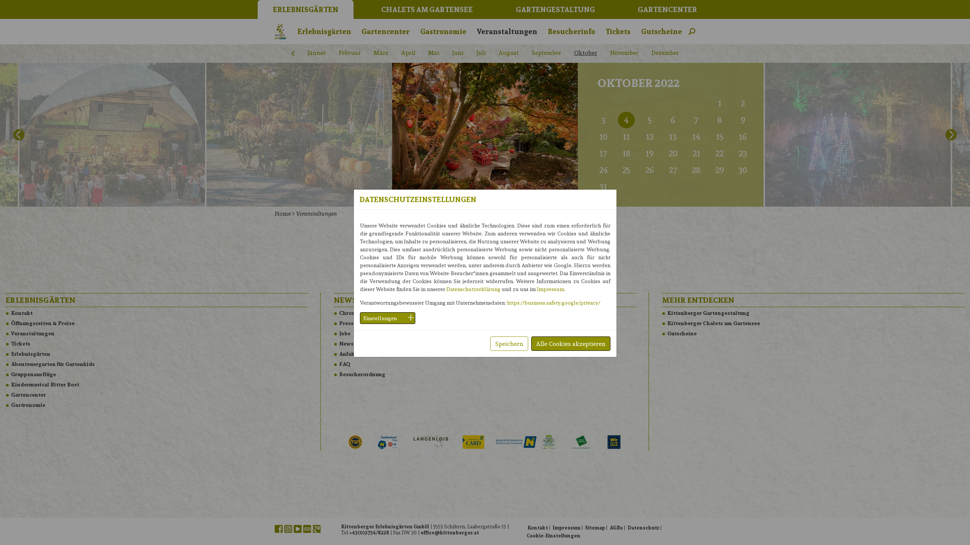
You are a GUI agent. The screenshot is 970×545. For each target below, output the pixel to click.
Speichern (509, 343)
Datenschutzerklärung (473, 289)
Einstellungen (380, 318)
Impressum (550, 289)
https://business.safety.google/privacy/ (553, 302)
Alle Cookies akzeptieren (570, 343)
